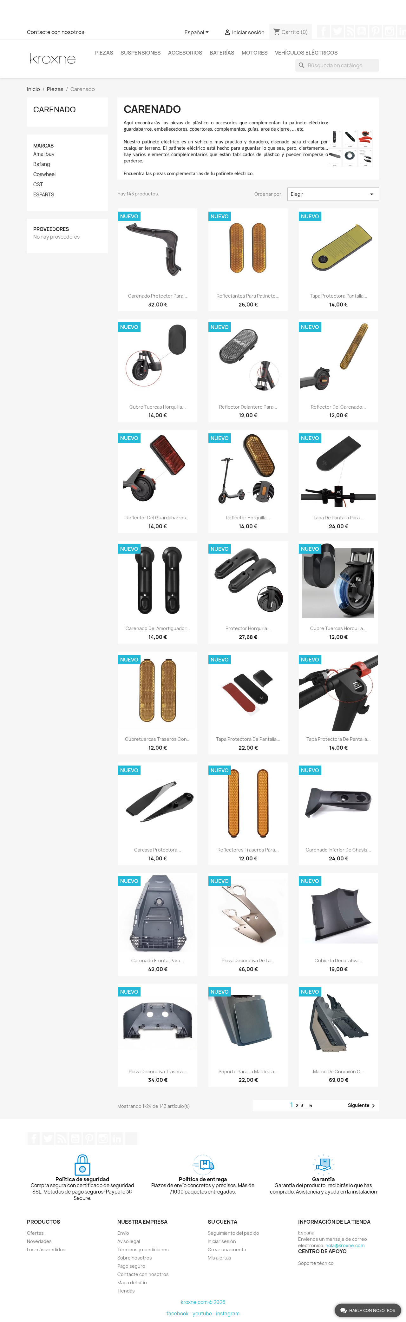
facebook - (180, 1313)
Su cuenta (222, 1221)
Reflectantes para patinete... (248, 296)
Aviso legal (128, 1241)
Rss (349, 31)
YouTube (361, 31)
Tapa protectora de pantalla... (248, 739)
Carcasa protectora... (157, 850)
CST (38, 184)
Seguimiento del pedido (233, 1233)
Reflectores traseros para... (248, 850)
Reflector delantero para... (248, 407)
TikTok (131, 1138)
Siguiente (362, 1105)
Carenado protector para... (157, 296)
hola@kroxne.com (344, 1245)
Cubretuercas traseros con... (158, 739)
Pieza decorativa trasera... (158, 1072)
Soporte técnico (316, 1263)
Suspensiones (141, 52)
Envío (123, 1233)
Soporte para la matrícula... (248, 1072)
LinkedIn (117, 1138)
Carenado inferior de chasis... (338, 850)
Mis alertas (219, 1258)
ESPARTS (43, 195)
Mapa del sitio (132, 1282)
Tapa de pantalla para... (338, 518)
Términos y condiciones (143, 1249)
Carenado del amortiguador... (158, 628)
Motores (255, 52)
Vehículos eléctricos (306, 52)
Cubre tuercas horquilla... (157, 407)
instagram (227, 1313)
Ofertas (35, 1233)
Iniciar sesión (222, 1241)
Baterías (222, 52)
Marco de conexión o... (338, 1072)
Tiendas (126, 1291)
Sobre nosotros (134, 1258)
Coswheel (44, 174)
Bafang (41, 164)
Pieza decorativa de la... (248, 960)
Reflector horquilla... (248, 518)
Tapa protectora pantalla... (338, 296)
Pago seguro (131, 1266)
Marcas (43, 145)
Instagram (389, 31)
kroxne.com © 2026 (203, 1302)
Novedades (39, 1241)
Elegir (333, 194)
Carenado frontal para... (157, 960)
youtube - (204, 1313)
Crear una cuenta (227, 1249)
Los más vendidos (46, 1249)
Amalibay (44, 154)
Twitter (337, 31)
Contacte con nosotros (55, 32)
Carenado (54, 109)
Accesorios (185, 52)
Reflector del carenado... (338, 407)
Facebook (323, 31)
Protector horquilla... (248, 628)
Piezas (104, 52)
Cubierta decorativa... (338, 960)
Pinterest (375, 31)
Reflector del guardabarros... (158, 518)
